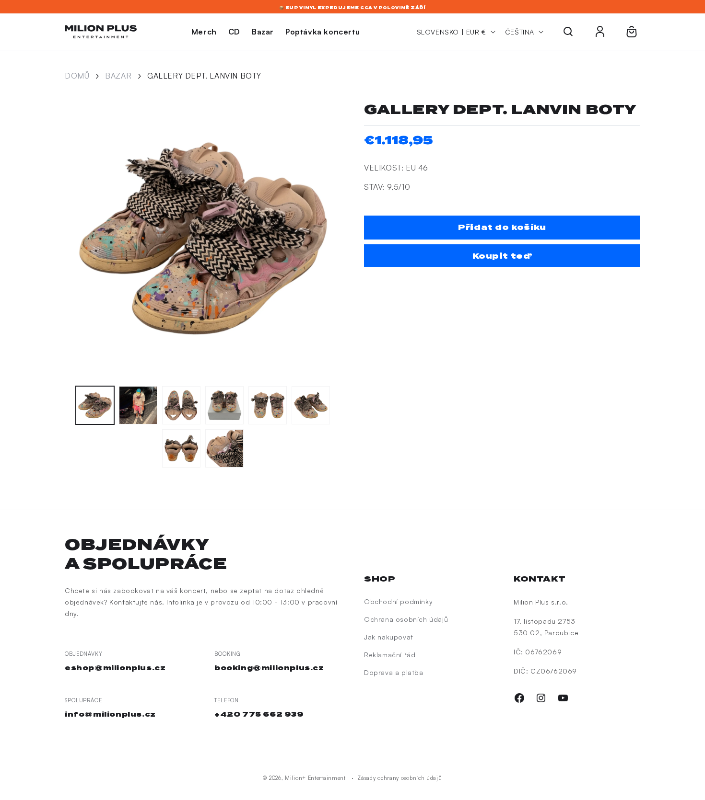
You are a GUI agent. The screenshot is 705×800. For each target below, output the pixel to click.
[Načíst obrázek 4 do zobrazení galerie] (224, 405)
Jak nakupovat (388, 637)
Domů (77, 75)
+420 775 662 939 (259, 714)
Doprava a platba (393, 672)
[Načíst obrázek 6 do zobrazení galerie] (311, 405)
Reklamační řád (389, 655)
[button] (568, 31)
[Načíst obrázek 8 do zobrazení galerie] (224, 448)
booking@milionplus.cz (269, 668)
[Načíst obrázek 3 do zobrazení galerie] (181, 405)
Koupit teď (502, 256)
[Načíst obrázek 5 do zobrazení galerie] (267, 405)
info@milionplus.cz (110, 714)
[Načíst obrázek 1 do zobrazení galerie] (95, 405)
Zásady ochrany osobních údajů (399, 778)
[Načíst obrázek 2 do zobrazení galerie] (138, 405)
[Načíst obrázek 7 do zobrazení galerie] (181, 448)
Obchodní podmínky (398, 601)
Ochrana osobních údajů (406, 619)
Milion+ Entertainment (315, 778)
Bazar (118, 75)
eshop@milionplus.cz (115, 668)
